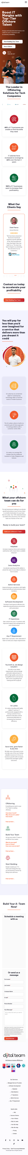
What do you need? (11, 842)
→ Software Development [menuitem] (14, 1086)
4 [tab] (12, 276)
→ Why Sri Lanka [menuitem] (14, 1121)
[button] (26, 2)
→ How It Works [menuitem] (14, 1118)
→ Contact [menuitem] (14, 1133)
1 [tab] (3, 276)
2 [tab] (6, 276)
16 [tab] (23, 277)
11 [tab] (9, 277)
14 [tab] (18, 277)
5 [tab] (15, 276)
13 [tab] (15, 277)
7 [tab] (21, 276)
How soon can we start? (13, 846)
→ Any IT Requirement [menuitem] (14, 1101)
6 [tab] (18, 276)
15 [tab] (21, 277)
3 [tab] (9, 276)
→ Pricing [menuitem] (14, 1130)
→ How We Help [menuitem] (14, 1124)
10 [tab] (6, 277)
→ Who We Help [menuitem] (14, 1127)
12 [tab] (12, 277)
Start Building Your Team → (12, 41)
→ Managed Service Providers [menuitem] (14, 1083)
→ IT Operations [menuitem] (14, 1095)
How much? (9, 816)
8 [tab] (23, 276)
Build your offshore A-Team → (14, 531)
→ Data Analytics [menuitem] (14, 1092)
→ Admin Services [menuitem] (14, 1098)
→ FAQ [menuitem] (14, 1112)
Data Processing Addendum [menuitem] (18, 1148)
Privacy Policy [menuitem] (6, 1148)
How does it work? (11, 813)
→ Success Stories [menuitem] (14, 1115)
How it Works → (9, 46)
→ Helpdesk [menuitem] (14, 1089)
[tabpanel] (14, 244)
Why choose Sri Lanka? (12, 815)
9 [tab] (3, 277)
